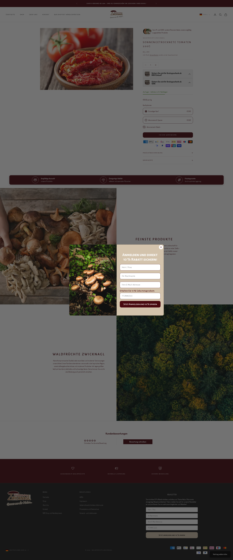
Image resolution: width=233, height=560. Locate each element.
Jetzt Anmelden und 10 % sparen (140, 304)
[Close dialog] (161, 247)
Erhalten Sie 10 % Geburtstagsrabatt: (137, 291)
